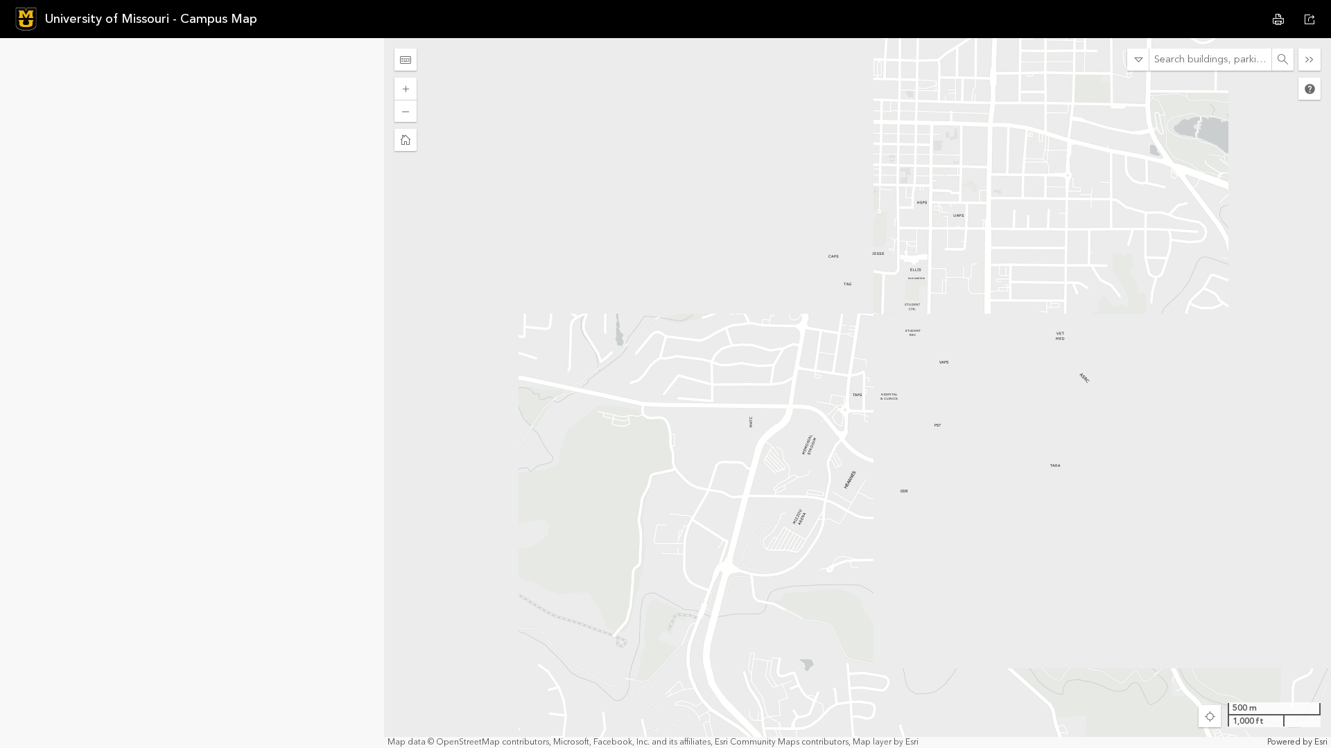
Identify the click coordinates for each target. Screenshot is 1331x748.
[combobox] (1210, 59)
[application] (857, 393)
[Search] (1282, 59)
